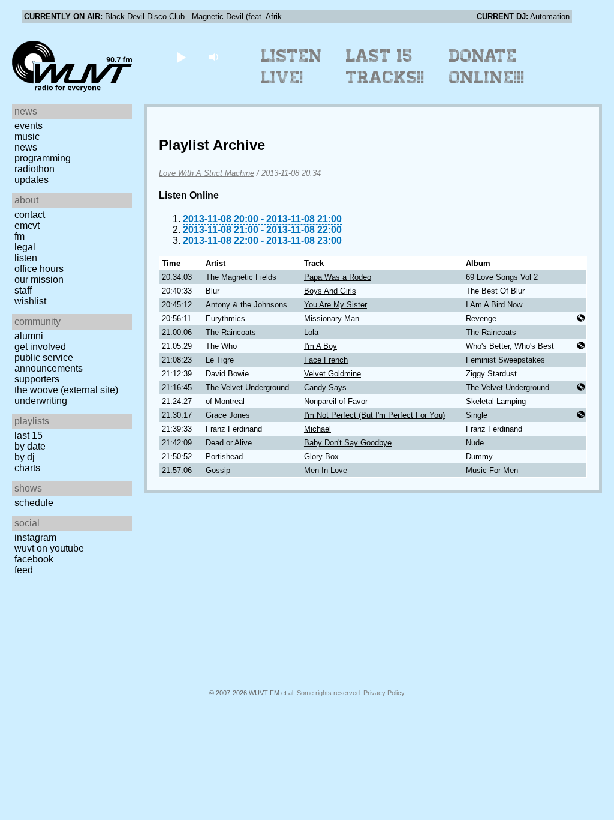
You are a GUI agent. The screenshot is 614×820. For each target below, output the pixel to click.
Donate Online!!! (487, 66)
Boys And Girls (330, 290)
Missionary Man (331, 318)
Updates (31, 180)
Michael (317, 428)
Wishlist (30, 301)
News (25, 147)
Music (27, 136)
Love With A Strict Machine (206, 173)
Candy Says (325, 387)
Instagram (35, 537)
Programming (42, 158)
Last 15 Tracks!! (385, 66)
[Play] (180, 56)
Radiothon (34, 169)
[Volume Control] (214, 56)
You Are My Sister (335, 304)
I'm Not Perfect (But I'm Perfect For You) (374, 415)
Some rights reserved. (329, 692)
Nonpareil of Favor (336, 401)
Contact (29, 215)
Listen (25, 258)
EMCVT (27, 225)
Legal (24, 247)
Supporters (36, 379)
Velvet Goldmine (332, 373)
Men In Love (325, 470)
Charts (27, 468)
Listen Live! (292, 66)
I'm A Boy (320, 346)
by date (30, 446)
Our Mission (39, 279)
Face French (326, 359)
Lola (311, 332)
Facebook (33, 559)
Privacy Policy (384, 692)
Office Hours (39, 269)
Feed (23, 570)
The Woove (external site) (66, 390)
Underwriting (40, 401)
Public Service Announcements (48, 362)
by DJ (24, 457)
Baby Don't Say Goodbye (348, 442)
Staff (23, 290)
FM (19, 236)
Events (28, 126)
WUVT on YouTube (49, 548)
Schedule (33, 503)
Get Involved (40, 347)
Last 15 (28, 435)
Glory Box (321, 456)
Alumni (28, 336)
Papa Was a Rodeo (337, 277)
